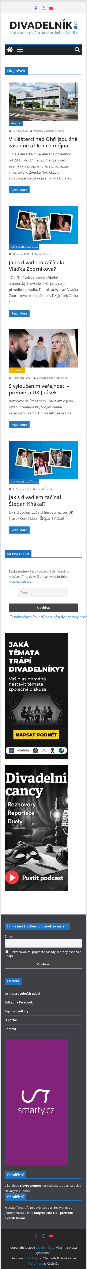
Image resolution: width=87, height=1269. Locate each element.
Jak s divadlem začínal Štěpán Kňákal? (35, 500)
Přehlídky (16, 123)
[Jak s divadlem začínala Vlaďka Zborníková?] (43, 225)
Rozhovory (17, 370)
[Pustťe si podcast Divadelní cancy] (36, 768)
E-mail (9, 936)
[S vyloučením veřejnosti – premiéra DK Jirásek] (43, 348)
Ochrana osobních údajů (22, 994)
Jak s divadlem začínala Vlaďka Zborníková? (36, 265)
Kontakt (10, 1029)
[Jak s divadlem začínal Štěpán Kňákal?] (43, 460)
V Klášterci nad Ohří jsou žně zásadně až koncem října (43, 142)
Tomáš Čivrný (43, 254)
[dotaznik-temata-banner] (36, 636)
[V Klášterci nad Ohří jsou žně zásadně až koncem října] (43, 102)
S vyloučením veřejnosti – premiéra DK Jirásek (39, 389)
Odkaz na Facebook (19, 1002)
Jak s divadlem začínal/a (24, 246)
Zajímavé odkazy (17, 1011)
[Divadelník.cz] (10, 50)
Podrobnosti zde (20, 582)
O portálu (12, 1020)
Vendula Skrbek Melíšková (48, 131)
